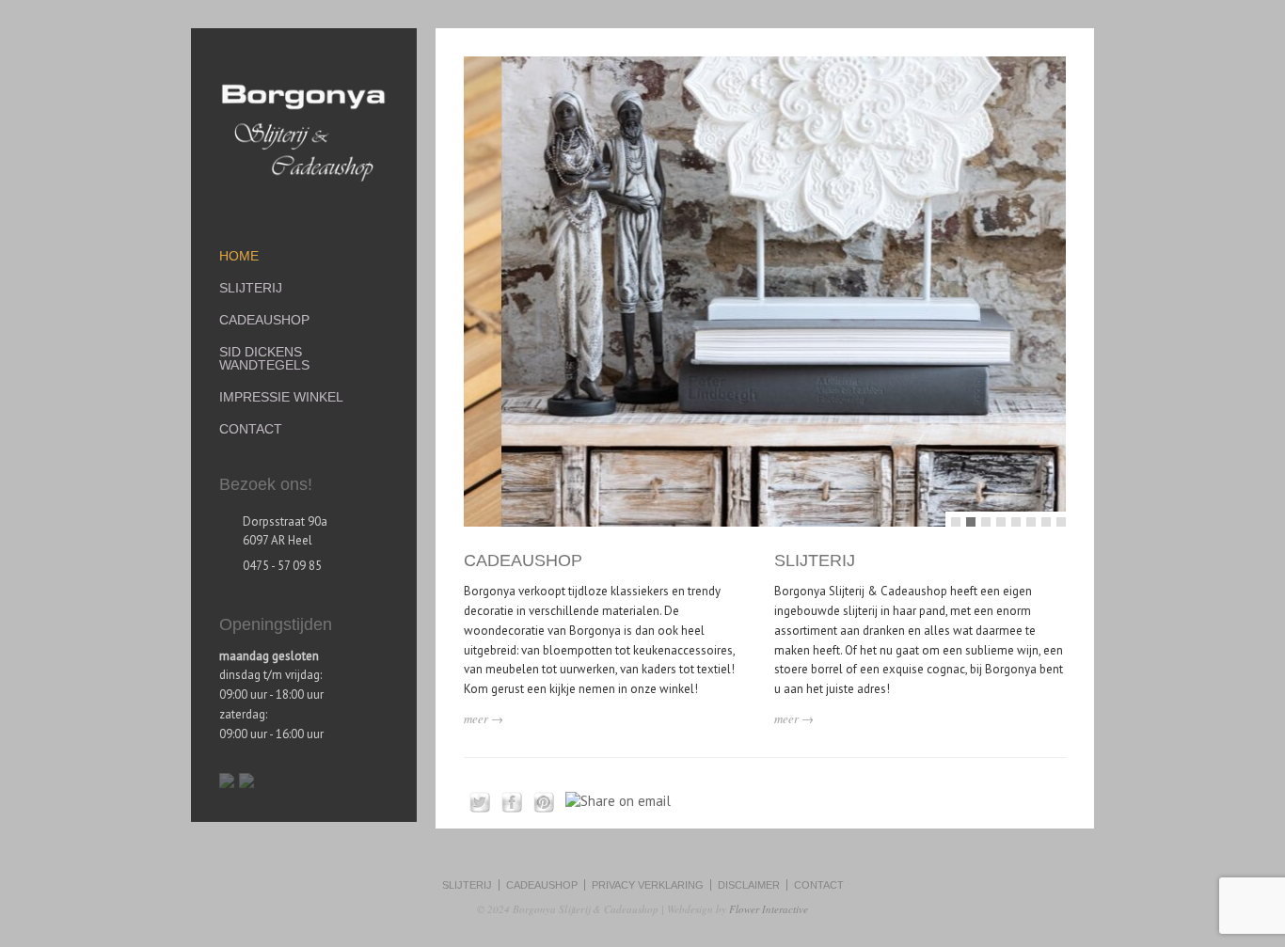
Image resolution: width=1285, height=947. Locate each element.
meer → (483, 718)
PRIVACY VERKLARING (648, 885)
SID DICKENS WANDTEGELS (264, 358)
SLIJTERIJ (814, 560)
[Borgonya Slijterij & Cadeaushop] (304, 190)
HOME (239, 255)
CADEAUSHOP (523, 560)
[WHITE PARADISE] (765, 291)
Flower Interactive (768, 909)
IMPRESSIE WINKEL (281, 396)
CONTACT (250, 428)
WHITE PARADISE (828, 128)
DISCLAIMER (749, 885)
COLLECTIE (860, 246)
